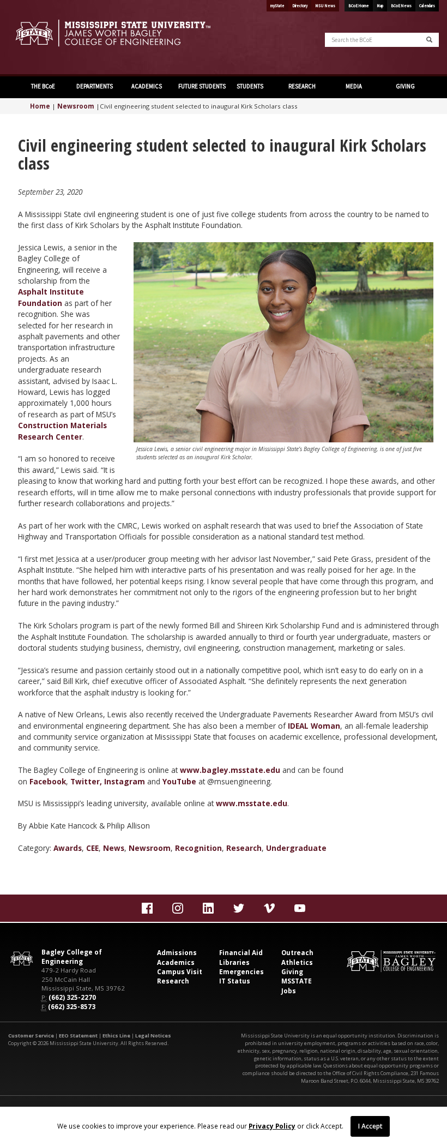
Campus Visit (179, 972)
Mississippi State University (35, 38)
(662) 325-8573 (71, 1007)
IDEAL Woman (314, 726)
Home (40, 106)
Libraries (234, 962)
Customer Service (31, 1035)
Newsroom (75, 106)
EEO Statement (78, 1035)
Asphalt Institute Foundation (51, 297)
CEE (92, 848)
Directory (299, 5)
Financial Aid (241, 953)
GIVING (405, 86)
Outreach (297, 953)
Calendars (427, 5)
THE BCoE (42, 86)
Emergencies (241, 972)
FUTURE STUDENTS (200, 86)
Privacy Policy (272, 1125)
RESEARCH (301, 86)
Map (380, 5)
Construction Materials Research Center (62, 430)
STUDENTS (249, 86)
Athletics (297, 962)
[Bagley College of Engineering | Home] (111, 33)
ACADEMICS (146, 86)
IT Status (234, 981)
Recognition (198, 848)
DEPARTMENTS (94, 86)
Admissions (177, 953)
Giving (292, 972)
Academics (176, 962)
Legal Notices (153, 1035)
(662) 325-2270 (72, 997)
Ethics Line (116, 1035)
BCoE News (401, 5)
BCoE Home (358, 5)
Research (244, 848)
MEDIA (353, 86)
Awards (67, 848)
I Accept (370, 1125)
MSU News (325, 5)
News (113, 848)
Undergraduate (296, 848)
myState (277, 5)
